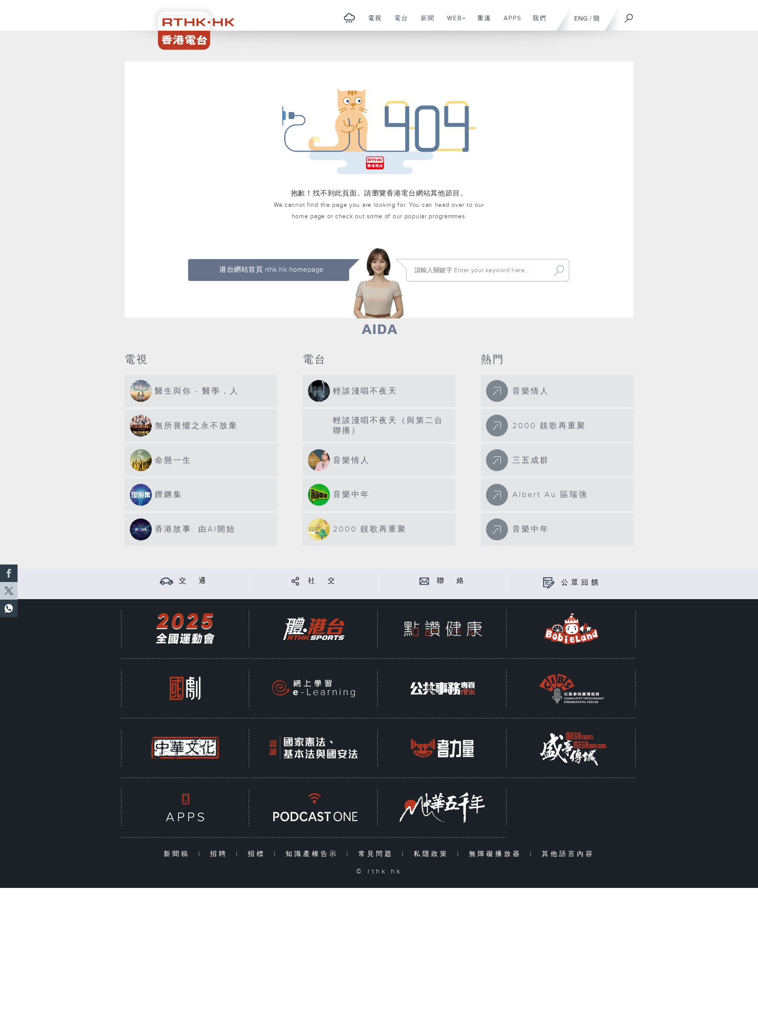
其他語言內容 (568, 854)
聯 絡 (452, 581)
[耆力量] (442, 748)
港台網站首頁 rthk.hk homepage (271, 270)
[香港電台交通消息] (166, 581)
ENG (581, 18)
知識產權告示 (314, 854)
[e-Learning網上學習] (313, 688)
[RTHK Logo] (190, 24)
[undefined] (349, 17)
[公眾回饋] (548, 582)
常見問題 (377, 854)
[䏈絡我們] (424, 581)
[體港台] (313, 628)
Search (559, 270)
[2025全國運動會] (185, 628)
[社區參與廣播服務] (571, 688)
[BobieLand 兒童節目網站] (571, 628)
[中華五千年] (442, 807)
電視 (371, 23)
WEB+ (453, 23)
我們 (536, 23)
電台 (398, 23)
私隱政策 (433, 854)
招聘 (221, 854)
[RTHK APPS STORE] (185, 807)
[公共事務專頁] (442, 688)
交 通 (194, 581)
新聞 (424, 23)
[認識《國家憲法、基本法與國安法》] (313, 748)
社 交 (323, 581)
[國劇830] (185, 688)
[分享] (295, 581)
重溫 (481, 23)
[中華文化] (185, 748)
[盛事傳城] (571, 748)
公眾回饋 (581, 583)
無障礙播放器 (497, 854)
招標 (258, 854)
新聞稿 (179, 854)
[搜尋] (629, 15)
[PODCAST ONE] (313, 807)
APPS (509, 23)
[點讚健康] (442, 628)
